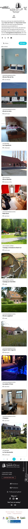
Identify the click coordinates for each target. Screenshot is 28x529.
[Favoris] (22, 9)
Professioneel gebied (15, 492)
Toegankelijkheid (17, 513)
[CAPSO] (3, 518)
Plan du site (19, 512)
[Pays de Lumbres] (11, 518)
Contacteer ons (9, 477)
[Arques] (23, 518)
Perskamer (15, 487)
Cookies (9, 513)
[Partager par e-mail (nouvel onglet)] (11, 38)
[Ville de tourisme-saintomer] (17, 518)
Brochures (15, 483)
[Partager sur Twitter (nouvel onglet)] (5, 38)
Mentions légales (10, 512)
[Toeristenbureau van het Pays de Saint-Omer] (16, 7)
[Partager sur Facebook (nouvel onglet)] (2, 38)
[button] (25, 9)
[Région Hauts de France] (14, 521)
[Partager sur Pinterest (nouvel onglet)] (8, 38)
